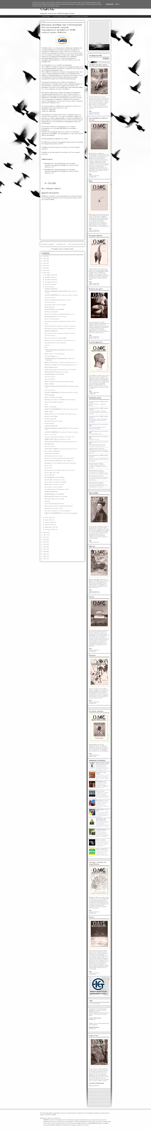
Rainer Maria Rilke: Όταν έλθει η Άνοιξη (55, 316)
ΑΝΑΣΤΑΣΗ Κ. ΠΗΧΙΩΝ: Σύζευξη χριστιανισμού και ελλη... (61, 441)
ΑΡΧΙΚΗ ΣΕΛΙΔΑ (46, 16)
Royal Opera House (49, 444)
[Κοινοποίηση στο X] (52, 183)
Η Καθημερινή (92, 1019)
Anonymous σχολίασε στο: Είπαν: (96, 463)
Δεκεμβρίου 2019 (49, 275)
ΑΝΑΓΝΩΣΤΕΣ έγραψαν (101, 781)
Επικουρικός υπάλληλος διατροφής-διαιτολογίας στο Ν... (60, 321)
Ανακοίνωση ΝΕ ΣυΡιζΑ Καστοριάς (54, 503)
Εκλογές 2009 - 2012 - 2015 (52, 472)
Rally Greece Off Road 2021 (101, 849)
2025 (44, 258)
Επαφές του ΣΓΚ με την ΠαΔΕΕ (53, 397)
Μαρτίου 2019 (49, 525)
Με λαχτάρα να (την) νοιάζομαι (54, 487)
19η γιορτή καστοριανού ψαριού (53, 421)
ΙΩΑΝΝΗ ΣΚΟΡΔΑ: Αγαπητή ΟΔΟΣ (54, 309)
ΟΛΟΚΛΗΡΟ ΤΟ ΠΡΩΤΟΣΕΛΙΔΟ (96, 1083)
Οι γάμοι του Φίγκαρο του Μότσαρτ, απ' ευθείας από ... (60, 437)
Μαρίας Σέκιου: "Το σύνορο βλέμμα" (55, 354)
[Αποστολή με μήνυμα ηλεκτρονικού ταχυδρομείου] (48, 183)
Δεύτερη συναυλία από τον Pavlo (54, 508)
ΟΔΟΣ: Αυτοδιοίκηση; (50, 407)
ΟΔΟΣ (90, 111)
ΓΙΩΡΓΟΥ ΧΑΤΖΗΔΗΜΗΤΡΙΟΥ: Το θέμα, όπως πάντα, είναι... (62, 409)
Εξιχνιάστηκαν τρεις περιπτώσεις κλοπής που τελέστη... (60, 333)
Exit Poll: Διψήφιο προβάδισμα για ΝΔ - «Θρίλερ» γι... (59, 460)
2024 (44, 261)
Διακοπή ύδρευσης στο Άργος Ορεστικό (55, 343)
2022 (44, 265)
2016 (44, 537)
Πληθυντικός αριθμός (100, 839)
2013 (44, 544)
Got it (117, 4)
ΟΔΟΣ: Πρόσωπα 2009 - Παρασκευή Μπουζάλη (101, 819)
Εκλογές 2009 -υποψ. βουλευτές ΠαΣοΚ (55, 482)
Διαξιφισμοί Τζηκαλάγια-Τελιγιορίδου (55, 304)
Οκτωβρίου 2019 (49, 279)
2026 (44, 256)
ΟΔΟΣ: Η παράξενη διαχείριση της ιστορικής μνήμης (59, 381)
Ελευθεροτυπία (92, 1028)
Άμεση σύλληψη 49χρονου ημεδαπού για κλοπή (57, 300)
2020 (44, 270)
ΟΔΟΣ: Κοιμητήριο (50, 395)
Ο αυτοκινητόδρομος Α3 (51, 356)
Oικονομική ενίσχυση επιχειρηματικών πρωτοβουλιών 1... (61, 328)
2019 (44, 273)
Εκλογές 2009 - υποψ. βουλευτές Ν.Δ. (55, 480)
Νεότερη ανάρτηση (48, 244)
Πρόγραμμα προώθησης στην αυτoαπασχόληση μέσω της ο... (61, 365)
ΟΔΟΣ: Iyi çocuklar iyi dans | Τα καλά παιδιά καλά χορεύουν (102, 763)
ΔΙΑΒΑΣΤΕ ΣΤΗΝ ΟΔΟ (51, 289)
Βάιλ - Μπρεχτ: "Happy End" (52, 451)
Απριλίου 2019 (49, 522)
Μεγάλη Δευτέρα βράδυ (51, 312)
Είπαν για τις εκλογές (51, 434)
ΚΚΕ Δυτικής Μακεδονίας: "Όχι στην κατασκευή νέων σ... (61, 362)
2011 (44, 549)
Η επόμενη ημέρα (49, 423)
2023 (44, 263)
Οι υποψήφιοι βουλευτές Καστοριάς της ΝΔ (57, 489)
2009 (44, 554)
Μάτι (46, 347)
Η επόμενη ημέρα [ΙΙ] (50, 418)
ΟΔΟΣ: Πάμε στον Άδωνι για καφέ (54, 484)
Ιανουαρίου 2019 (50, 529)
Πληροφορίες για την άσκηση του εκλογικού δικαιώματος (60, 463)
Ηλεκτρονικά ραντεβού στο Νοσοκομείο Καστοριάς (59, 506)
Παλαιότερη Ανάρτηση (76, 244)
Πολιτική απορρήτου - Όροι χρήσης (79, 16)
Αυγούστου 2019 (49, 284)
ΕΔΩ (52, 167)
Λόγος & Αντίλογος (50, 297)
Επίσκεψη (47, 501)
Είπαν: (46, 323)
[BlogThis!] (50, 183)
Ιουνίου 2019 (48, 517)
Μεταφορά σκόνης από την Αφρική (54, 499)
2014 (44, 542)
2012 (44, 547)
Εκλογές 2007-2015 (50, 475)
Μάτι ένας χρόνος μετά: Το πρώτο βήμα (56, 338)
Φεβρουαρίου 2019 (50, 527)
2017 (44, 535)
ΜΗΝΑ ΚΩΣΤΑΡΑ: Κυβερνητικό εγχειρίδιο (56, 372)
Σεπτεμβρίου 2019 (50, 282)
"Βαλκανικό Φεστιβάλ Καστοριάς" (54, 402)
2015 (44, 539)
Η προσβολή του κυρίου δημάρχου (101, 773)
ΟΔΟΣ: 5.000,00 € (49, 384)
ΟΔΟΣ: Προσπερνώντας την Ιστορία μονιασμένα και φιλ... (61, 414)
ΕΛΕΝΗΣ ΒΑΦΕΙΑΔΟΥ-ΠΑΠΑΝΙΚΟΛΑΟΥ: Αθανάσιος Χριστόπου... (59, 350)
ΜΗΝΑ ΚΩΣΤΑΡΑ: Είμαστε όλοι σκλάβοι (56, 496)
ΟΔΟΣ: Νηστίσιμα (49, 307)
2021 (44, 268)
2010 (44, 551)
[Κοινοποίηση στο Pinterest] (55, 183)
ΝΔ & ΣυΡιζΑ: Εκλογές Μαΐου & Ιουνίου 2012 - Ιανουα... (60, 470)
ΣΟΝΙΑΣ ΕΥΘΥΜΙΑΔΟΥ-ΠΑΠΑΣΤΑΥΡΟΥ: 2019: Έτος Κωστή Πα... (61, 428)
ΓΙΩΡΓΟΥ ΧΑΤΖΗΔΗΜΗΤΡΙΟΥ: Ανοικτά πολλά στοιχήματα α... (61, 513)
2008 (44, 556)
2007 (44, 558)
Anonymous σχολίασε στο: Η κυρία (96, 448)
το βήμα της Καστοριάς (94, 112)
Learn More (109, 4)
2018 (44, 532)
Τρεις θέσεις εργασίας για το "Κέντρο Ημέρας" (58, 511)
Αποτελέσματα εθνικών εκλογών (54, 456)
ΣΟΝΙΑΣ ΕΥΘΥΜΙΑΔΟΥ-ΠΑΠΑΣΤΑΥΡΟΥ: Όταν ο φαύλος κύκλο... (61, 291)
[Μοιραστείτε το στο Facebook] (53, 183)
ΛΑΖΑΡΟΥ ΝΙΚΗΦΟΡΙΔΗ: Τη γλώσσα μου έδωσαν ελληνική (61, 295)
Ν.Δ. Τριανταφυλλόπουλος (95, 1018)
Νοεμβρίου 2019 (49, 277)
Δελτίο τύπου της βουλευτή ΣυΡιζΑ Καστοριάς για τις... (60, 314)
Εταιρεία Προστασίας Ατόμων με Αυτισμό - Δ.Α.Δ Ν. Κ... (60, 326)
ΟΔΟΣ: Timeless (49, 411)
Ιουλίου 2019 (48, 287)
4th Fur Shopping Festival (51, 367)
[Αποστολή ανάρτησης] (45, 183)
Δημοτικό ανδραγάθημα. (51, 416)
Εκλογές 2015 (48, 465)
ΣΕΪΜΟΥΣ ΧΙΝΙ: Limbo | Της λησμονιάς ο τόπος (58, 439)
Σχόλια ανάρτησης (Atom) (66, 249)
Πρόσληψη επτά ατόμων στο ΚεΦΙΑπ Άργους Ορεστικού (60, 399)
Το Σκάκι (47, 345)
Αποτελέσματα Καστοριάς (52, 453)
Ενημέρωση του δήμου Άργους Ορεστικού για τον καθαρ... (61, 369)
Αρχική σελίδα (61, 244)
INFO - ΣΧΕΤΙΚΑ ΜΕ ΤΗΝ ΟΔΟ (60, 16)
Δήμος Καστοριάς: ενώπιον (102, 800)
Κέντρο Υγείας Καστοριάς (52, 319)
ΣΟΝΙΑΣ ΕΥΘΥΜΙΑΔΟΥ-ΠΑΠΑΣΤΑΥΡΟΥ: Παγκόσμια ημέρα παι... (61, 386)
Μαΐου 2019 (48, 520)
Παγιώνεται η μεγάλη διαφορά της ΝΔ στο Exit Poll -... (60, 458)
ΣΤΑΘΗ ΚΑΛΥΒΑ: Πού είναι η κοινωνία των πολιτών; (102, 830)
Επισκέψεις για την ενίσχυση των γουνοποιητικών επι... (60, 340)
